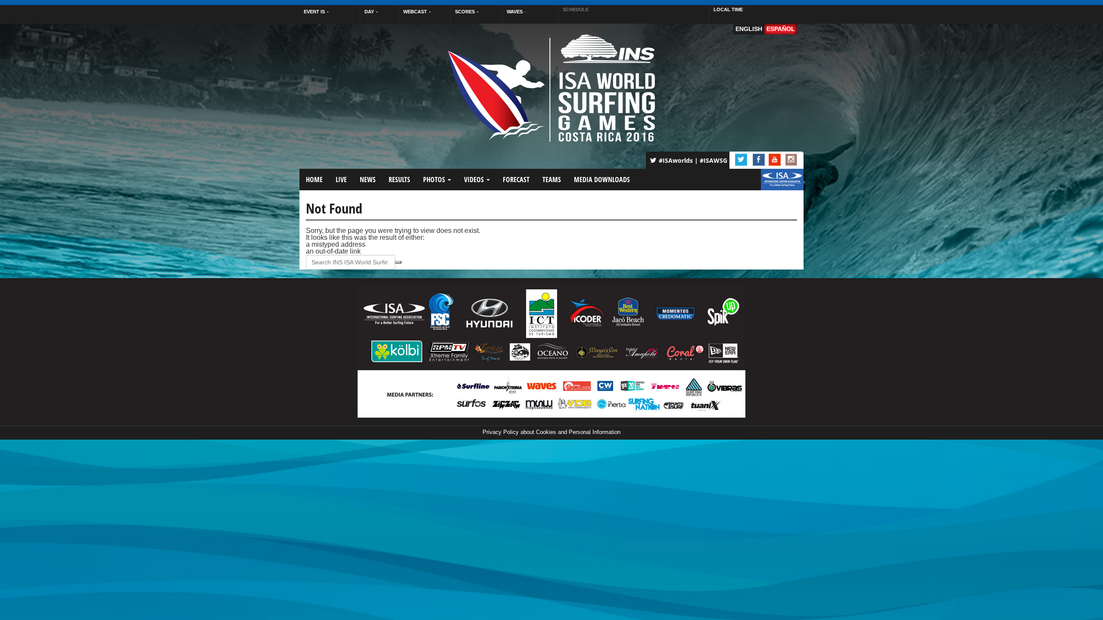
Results (399, 179)
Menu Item (775, 184)
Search (398, 262)
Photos (435, 179)
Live (341, 179)
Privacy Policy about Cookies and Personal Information (551, 432)
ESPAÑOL (780, 28)
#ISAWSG (713, 160)
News (368, 179)
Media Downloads (602, 179)
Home (314, 179)
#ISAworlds (676, 160)
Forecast (516, 179)
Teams (551, 179)
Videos (475, 179)
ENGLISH (748, 28)
